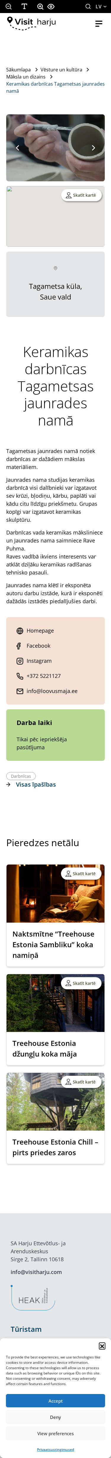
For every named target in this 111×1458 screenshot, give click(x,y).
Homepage (40, 630)
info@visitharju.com (36, 1271)
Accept (56, 1401)
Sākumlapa (18, 69)
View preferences (55, 1433)
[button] (102, 1346)
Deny (55, 1417)
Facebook (38, 645)
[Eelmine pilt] (17, 147)
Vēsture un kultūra (61, 69)
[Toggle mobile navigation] (98, 23)
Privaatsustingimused (55, 1449)
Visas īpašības (36, 784)
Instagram (39, 660)
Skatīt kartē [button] (84, 195)
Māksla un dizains (26, 76)
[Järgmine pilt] (93, 147)
